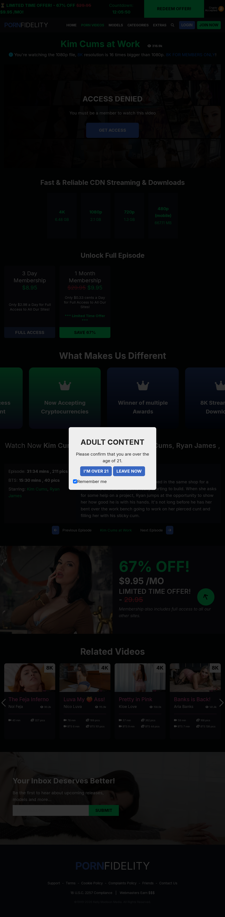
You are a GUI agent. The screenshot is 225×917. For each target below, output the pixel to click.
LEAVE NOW (129, 471)
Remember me (92, 481)
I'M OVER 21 (95, 471)
